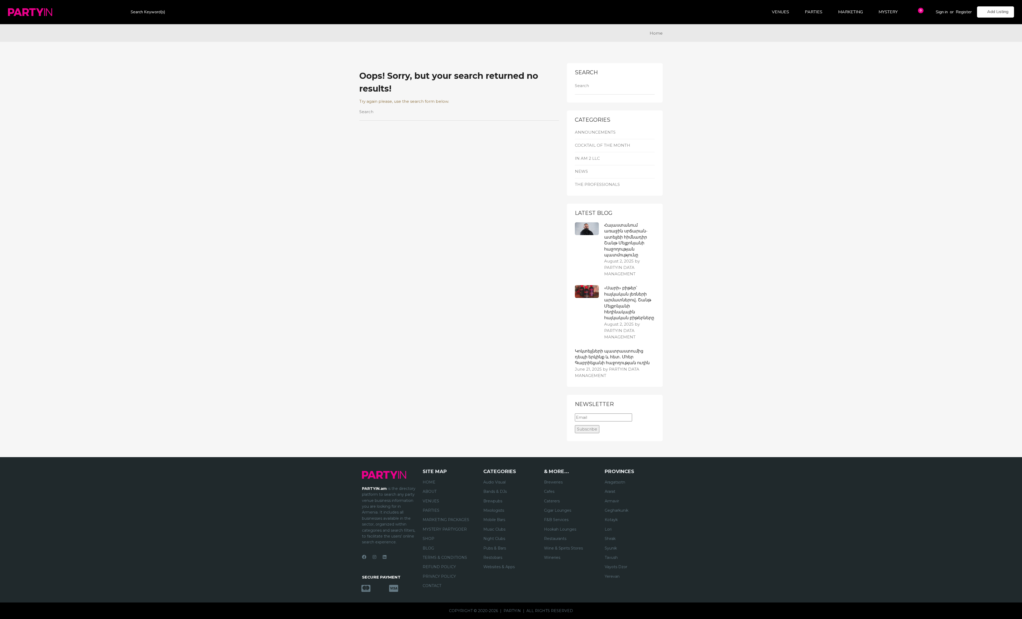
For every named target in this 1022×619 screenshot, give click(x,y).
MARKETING (850, 12)
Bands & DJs (495, 491)
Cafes (549, 491)
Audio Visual (494, 482)
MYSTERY (888, 12)
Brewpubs (492, 501)
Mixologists (493, 510)
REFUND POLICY (439, 566)
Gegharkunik (616, 510)
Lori (608, 529)
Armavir (612, 501)
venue (368, 500)
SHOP (428, 538)
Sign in (942, 12)
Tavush (611, 557)
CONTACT (432, 585)
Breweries (553, 482)
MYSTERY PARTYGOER (445, 529)
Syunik (611, 548)
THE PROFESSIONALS (597, 184)
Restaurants (555, 538)
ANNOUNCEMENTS (595, 132)
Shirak (610, 538)
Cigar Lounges (557, 510)
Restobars (492, 557)
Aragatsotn (615, 482)
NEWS (581, 171)
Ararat (610, 491)
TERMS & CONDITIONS (445, 557)
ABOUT (429, 491)
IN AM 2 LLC (587, 158)
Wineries (552, 557)
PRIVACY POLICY (439, 576)
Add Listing (997, 12)
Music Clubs (494, 529)
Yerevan (612, 576)
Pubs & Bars (494, 548)
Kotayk (611, 519)
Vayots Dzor (616, 566)
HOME (429, 482)
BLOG (428, 548)
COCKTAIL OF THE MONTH (602, 145)
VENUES (780, 12)
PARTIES (813, 12)
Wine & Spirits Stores (563, 548)
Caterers (552, 501)
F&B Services (556, 519)
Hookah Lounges (560, 529)
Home (656, 33)
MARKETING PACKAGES (446, 519)
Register (964, 12)
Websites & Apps (499, 566)
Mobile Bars (494, 519)
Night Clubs (494, 538)
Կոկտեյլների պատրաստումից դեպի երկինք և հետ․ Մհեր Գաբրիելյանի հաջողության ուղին (612, 357)
